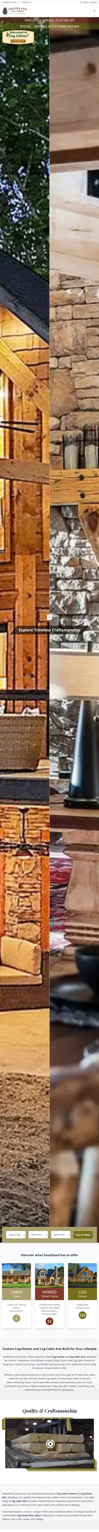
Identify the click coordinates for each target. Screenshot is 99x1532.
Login (85, 2)
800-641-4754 (10, 2)
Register (93, 2)
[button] (49, 1444)
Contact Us (26, 2)
